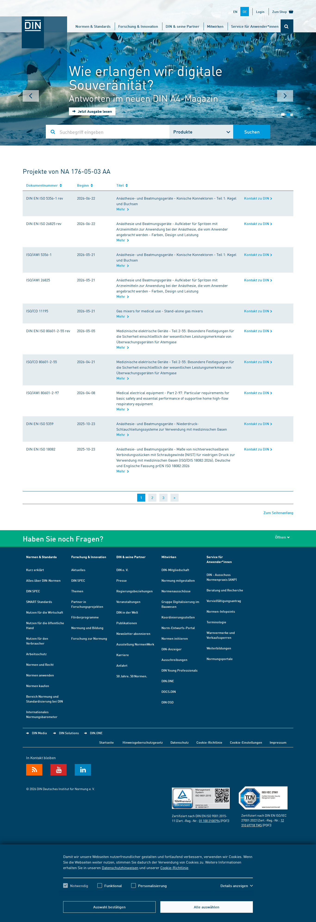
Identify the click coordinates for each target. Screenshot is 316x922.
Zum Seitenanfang (278, 512)
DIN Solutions (69, 733)
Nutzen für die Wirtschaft (44, 612)
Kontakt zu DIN (257, 198)
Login (260, 11)
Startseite (106, 742)
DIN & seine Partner (182, 26)
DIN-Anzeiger (171, 649)
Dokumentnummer (43, 185)
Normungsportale (220, 659)
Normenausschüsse (176, 591)
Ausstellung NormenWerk (135, 644)
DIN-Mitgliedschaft (175, 570)
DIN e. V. (122, 570)
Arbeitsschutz (36, 654)
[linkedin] (83, 770)
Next (285, 96)
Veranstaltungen (128, 601)
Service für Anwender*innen (255, 26)
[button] (236, 886)
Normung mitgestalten (178, 580)
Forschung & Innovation (138, 26)
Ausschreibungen (174, 659)
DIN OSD (167, 702)
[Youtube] (58, 770)
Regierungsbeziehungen (134, 591)
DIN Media (39, 733)
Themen (77, 591)
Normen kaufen (37, 686)
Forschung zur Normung (89, 638)
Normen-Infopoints (221, 611)
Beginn (84, 185)
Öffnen (280, 537)
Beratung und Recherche (225, 590)
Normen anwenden (40, 675)
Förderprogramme (85, 617)
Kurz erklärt (35, 570)
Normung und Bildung (87, 628)
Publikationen (126, 623)
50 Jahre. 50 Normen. (131, 676)
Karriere (122, 655)
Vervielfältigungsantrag (224, 601)
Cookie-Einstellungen (246, 742)
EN (235, 11)
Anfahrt (121, 665)
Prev (31, 96)
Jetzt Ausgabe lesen (94, 111)
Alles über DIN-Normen (43, 580)
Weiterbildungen (219, 648)
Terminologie (216, 622)
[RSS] (34, 770)
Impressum (278, 742)
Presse (121, 580)
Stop (292, 114)
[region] (158, 875)
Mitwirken (215, 26)
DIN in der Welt (127, 612)
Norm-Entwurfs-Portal (178, 628)
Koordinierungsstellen (178, 617)
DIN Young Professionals (179, 670)
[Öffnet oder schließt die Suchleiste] (287, 26)
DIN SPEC (33, 591)
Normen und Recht (40, 664)
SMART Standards (39, 601)
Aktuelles (78, 570)
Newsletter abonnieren (133, 633)
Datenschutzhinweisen (120, 867)
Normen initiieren (174, 638)
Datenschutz (179, 742)
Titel (121, 185)
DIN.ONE (167, 681)
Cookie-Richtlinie (174, 867)
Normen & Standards (93, 26)
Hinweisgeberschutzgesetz (143, 742)
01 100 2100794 (209, 820)
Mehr (121, 209)
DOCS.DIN (168, 691)
